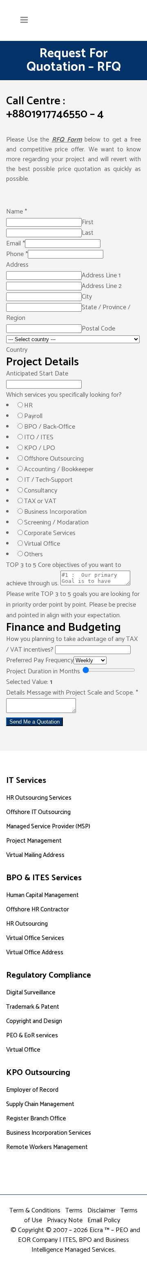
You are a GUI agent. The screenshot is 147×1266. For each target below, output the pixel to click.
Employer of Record (32, 1090)
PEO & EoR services (32, 1035)
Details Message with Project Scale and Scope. (72, 692)
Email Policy (103, 1220)
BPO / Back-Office (49, 426)
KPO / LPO (39, 448)
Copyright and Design (34, 1021)
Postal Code (98, 328)
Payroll (33, 416)
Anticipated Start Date (37, 373)
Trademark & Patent (32, 1007)
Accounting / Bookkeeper (59, 469)
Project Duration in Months (43, 671)
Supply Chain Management (40, 1104)
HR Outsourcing (27, 924)
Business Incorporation (55, 511)
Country (16, 349)
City (87, 296)
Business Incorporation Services (48, 1133)
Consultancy (40, 490)
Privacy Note (64, 1220)
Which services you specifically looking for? (64, 394)
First (88, 222)
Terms (73, 1210)
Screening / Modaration (56, 522)
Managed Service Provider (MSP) (48, 826)
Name (16, 211)
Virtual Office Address (34, 952)
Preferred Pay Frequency (40, 660)
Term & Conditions (34, 1210)
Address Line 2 (102, 286)
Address (17, 264)
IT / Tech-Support (48, 480)
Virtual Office (42, 543)
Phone (17, 254)
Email (15, 243)
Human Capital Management (42, 895)
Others (33, 554)
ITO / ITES (38, 437)
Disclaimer (101, 1210)
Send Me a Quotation (34, 722)
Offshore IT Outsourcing (38, 812)
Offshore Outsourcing (54, 458)
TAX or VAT (40, 501)
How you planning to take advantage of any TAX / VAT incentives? (72, 644)
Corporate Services (50, 533)
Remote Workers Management (47, 1147)
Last (88, 232)
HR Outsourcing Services (38, 798)
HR (28, 405)
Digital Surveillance (31, 992)
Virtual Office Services (35, 938)
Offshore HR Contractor (37, 909)
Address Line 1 (101, 275)
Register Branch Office (36, 1118)
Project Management (34, 841)
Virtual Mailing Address (35, 855)
